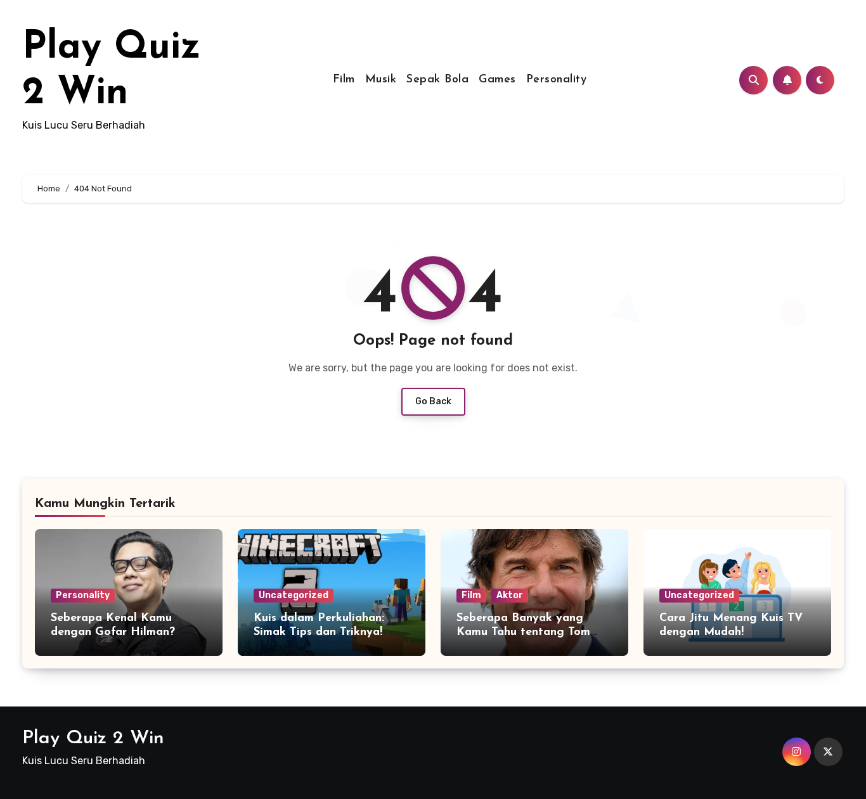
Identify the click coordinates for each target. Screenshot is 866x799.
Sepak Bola (437, 80)
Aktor (509, 595)
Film (344, 80)
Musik (381, 80)
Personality (556, 80)
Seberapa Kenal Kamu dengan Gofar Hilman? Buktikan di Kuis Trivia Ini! (122, 632)
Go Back (433, 401)
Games (497, 80)
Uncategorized (293, 595)
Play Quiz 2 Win (93, 738)
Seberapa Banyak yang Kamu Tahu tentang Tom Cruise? (523, 632)
